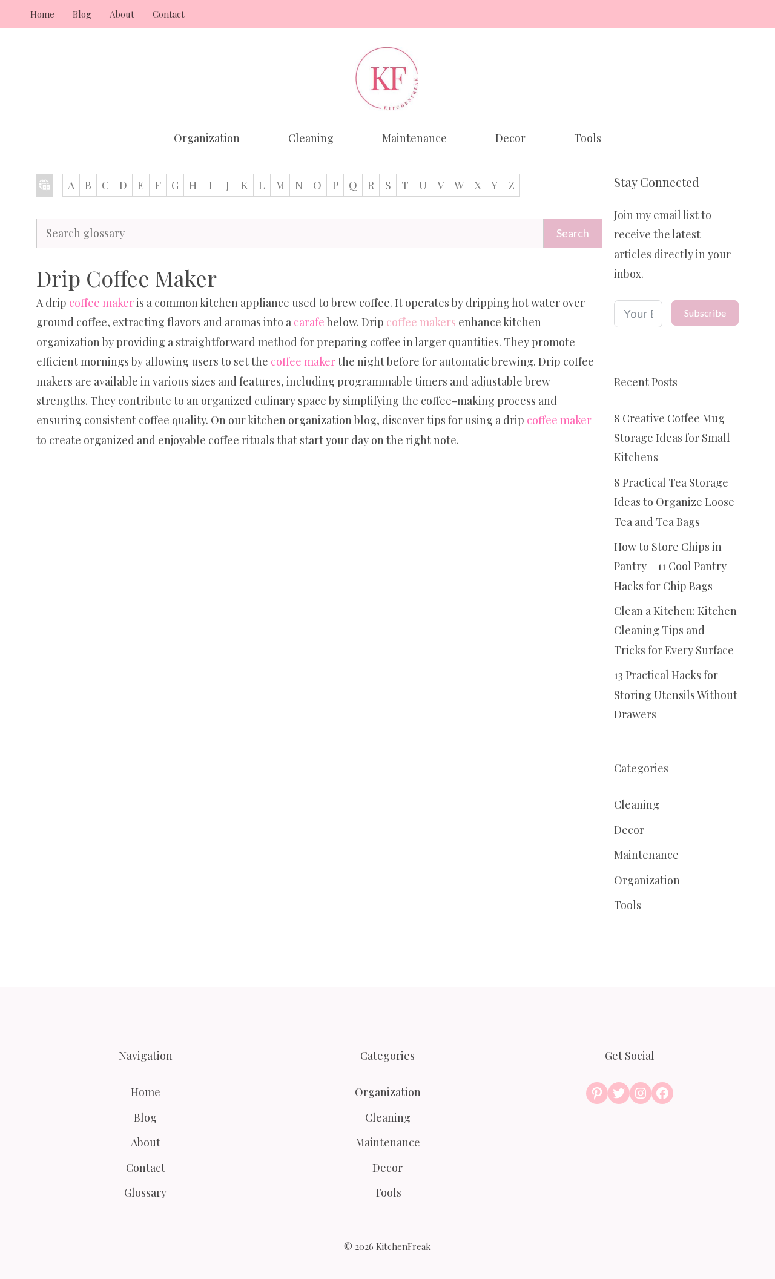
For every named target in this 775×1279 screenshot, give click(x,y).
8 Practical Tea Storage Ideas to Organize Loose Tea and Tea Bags (674, 502)
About (122, 14)
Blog (82, 14)
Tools (587, 138)
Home (42, 14)
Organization (207, 138)
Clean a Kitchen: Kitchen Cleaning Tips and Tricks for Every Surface (675, 630)
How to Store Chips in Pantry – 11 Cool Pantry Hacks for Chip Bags (670, 566)
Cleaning (311, 138)
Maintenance (414, 138)
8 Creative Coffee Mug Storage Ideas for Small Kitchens (672, 438)
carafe (309, 322)
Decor (510, 138)
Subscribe (705, 312)
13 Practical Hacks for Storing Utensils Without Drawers (675, 695)
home (44, 185)
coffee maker (101, 302)
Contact (169, 14)
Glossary (145, 1192)
